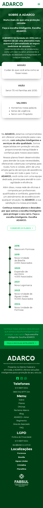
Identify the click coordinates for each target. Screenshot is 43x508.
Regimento (21, 421)
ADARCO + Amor (21, 417)
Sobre (21, 400)
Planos (21, 403)
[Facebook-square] (17, 378)
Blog (21, 414)
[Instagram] (21, 378)
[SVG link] (21, 358)
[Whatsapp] (25, 378)
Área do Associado (21, 424)
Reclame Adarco (21, 410)
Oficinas (21, 407)
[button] (39, 4)
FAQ (22, 428)
